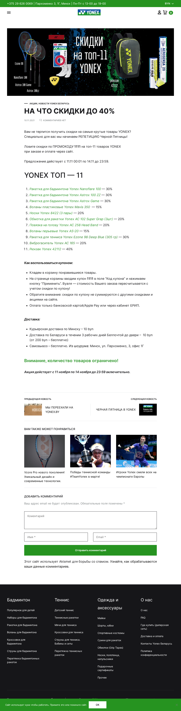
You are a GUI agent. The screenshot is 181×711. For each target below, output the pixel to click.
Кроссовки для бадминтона (16, 641)
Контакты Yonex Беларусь (156, 643)
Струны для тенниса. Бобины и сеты (67, 641)
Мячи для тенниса (66, 624)
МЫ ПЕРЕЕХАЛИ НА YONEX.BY (59, 410)
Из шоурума (78, 346)
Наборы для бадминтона (22, 617)
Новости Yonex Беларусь (54, 103)
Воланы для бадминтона (22, 632)
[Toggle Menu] (9, 12)
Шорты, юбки (105, 625)
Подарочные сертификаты (105, 668)
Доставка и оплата (152, 636)
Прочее (102, 677)
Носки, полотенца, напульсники (109, 657)
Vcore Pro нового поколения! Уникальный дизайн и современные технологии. (44, 477)
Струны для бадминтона (22, 650)
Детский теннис (64, 610)
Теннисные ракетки (66, 617)
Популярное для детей (20, 610)
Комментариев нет (54, 120)
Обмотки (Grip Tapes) (110, 647)
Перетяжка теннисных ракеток (68, 652)
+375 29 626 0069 (20, 3)
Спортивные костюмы (111, 632)
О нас (144, 610)
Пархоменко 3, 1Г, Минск (52, 3)
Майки (101, 618)
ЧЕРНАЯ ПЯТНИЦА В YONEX (116, 409)
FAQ (143, 617)
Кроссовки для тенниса (69, 632)
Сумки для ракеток (109, 640)
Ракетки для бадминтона (22, 624)
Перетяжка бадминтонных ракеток (23, 660)
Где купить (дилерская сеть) (155, 626)
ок (97, 704)
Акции (33, 103)
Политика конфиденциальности (154, 652)
